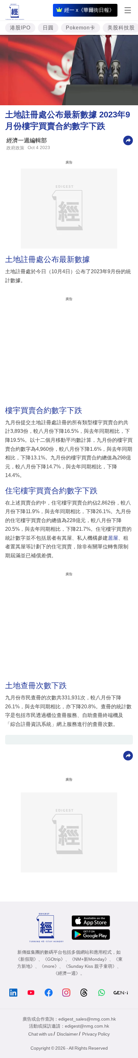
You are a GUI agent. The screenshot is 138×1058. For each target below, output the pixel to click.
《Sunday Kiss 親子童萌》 (90, 966)
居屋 (113, 538)
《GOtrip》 (54, 959)
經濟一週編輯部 (26, 140)
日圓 (48, 27)
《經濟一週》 (66, 973)
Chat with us (40, 1034)
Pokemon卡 (80, 27)
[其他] (128, 140)
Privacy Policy (96, 1034)
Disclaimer (67, 1034)
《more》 (49, 966)
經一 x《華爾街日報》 (89, 10)
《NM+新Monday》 (89, 959)
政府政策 (15, 148)
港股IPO (20, 27)
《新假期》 (27, 959)
